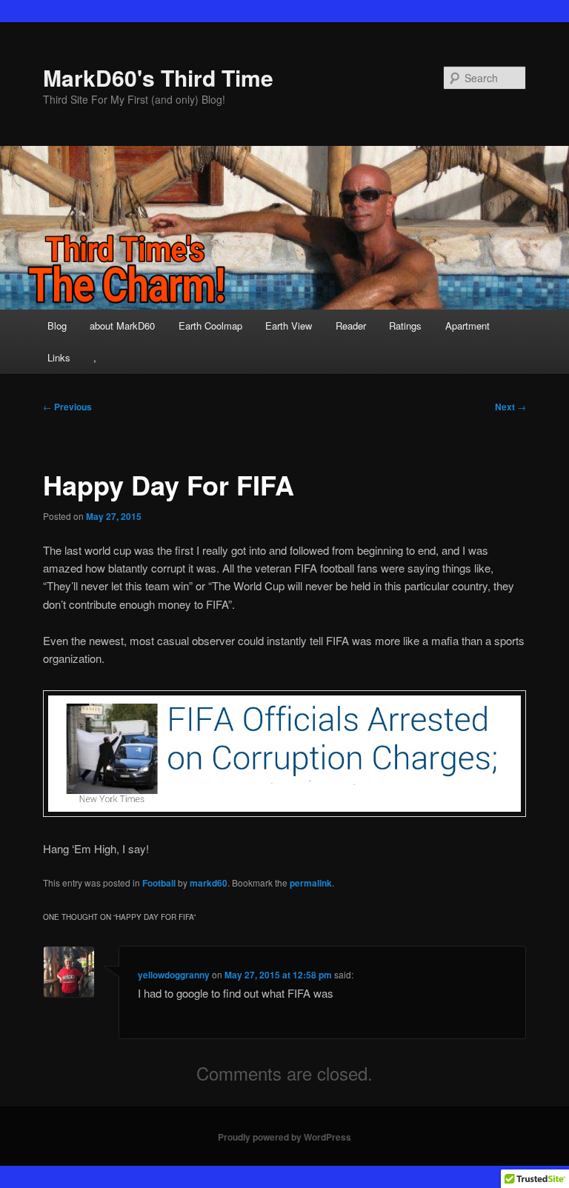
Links (58, 357)
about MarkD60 (122, 325)
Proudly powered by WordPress (284, 1137)
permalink (311, 883)
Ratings (405, 325)
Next (510, 406)
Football (159, 883)
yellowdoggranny (174, 974)
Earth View (288, 325)
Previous (67, 406)
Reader (351, 325)
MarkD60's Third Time (158, 77)
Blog (57, 325)
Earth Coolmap (210, 325)
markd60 (208, 883)
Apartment (467, 325)
